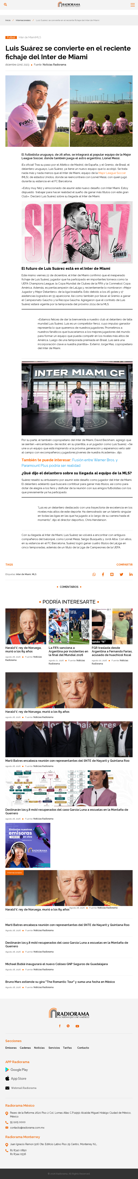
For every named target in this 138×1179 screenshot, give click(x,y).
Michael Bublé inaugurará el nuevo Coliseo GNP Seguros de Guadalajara (56, 964)
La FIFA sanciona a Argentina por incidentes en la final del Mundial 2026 (68, 651)
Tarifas (67, 1047)
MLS (34, 574)
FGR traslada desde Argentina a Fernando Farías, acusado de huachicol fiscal (112, 651)
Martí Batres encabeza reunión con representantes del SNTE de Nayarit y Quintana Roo (67, 760)
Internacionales (23, 20)
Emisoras (11, 1047)
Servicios (54, 1047)
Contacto (83, 1047)
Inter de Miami (23, 574)
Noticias (39, 1047)
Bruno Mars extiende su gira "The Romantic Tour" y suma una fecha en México (60, 982)
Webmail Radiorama (23, 1088)
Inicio (7, 20)
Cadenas (25, 1047)
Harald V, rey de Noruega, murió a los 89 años (23, 649)
